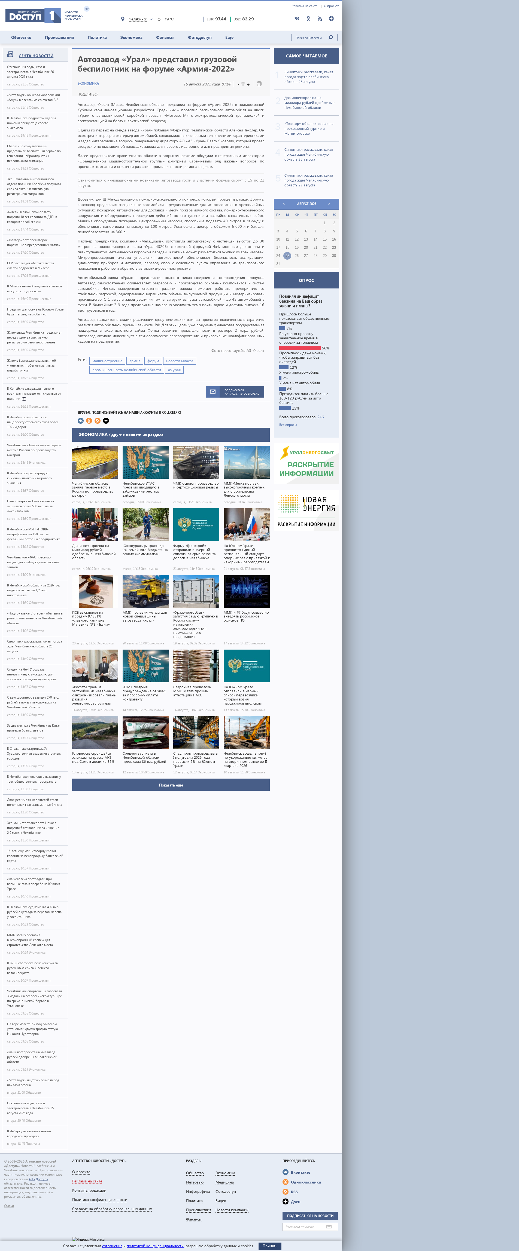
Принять (270, 1245)
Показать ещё (171, 785)
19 (297, 248)
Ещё (229, 37)
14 (315, 239)
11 (287, 239)
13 (306, 239)
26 (297, 256)
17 (278, 248)
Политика (97, 37)
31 (278, 264)
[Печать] (259, 84)
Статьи (9, 1206)
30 (334, 256)
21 (315, 248)
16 (334, 239)
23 (334, 248)
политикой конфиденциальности (155, 1245)
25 (287, 256)
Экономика (131, 37)
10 (278, 239)
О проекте (331, 6)
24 (278, 256)
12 (297, 239)
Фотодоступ (200, 37)
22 (325, 248)
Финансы (165, 37)
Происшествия (59, 37)
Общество (21, 37)
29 (325, 256)
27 (306, 256)
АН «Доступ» (38, 1179)
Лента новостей (36, 55)
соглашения (112, 1245)
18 (287, 248)
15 (325, 239)
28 (315, 256)
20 (306, 248)
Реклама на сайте (304, 6)
